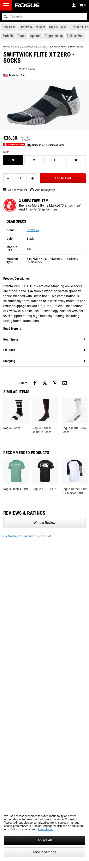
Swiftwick (33, 230)
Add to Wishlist (17, 190)
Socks (43, 46)
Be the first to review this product (27, 536)
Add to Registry (45, 190)
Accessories (30, 46)
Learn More (45, 829)
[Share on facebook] (34, 383)
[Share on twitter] (44, 383)
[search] (44, 16)
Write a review (27, 69)
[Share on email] (64, 383)
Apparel (17, 46)
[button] (6, 16)
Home (6, 46)
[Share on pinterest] (54, 383)
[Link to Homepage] (28, 5)
